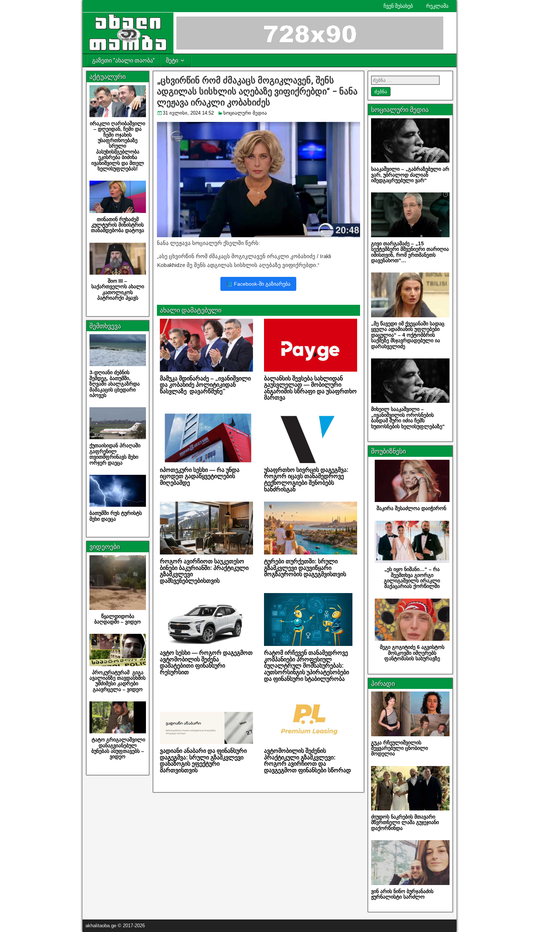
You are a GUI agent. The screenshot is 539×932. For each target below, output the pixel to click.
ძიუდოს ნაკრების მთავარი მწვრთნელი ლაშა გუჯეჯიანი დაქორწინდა (405, 822)
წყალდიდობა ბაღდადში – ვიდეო (117, 619)
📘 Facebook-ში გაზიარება (258, 284)
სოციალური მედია (245, 113)
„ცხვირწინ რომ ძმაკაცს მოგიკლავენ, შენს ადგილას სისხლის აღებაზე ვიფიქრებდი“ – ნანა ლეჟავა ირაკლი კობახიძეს (257, 91)
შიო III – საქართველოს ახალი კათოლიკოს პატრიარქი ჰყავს (117, 289)
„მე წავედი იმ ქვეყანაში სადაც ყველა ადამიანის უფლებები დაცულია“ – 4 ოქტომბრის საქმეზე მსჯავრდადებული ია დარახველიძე (407, 335)
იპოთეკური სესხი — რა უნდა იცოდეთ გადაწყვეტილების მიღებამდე (199, 476)
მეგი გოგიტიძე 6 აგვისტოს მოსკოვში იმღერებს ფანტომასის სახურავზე (412, 652)
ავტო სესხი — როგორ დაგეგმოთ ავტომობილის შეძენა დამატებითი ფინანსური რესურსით (206, 662)
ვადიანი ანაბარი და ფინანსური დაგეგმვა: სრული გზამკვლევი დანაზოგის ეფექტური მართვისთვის (203, 760)
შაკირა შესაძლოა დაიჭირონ (412, 508)
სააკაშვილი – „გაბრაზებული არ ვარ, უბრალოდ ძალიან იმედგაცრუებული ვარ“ (410, 174)
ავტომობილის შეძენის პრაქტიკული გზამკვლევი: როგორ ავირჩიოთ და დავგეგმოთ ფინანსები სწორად (307, 760)
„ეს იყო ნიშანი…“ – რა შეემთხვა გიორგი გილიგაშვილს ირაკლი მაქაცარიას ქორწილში (412, 577)
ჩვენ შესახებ (398, 6)
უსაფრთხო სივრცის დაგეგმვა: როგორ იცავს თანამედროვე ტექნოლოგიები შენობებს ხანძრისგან (306, 479)
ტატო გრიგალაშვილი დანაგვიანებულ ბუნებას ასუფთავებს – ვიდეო (117, 748)
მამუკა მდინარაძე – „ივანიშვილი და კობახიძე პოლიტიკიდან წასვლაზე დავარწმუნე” (205, 384)
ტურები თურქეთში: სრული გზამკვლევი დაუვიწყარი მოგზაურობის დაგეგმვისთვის (305, 567)
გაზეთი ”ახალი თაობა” (123, 60)
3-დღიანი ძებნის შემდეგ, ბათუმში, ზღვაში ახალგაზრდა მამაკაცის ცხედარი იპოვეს (114, 383)
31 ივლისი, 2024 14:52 (188, 113)
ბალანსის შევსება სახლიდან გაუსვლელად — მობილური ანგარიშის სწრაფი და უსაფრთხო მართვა (310, 388)
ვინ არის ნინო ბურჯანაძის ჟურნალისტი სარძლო (402, 894)
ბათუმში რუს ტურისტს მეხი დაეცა (116, 515)
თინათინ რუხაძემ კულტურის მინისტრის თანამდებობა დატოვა (117, 225)
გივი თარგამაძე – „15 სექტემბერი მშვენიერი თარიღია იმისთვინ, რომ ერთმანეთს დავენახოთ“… (410, 252)
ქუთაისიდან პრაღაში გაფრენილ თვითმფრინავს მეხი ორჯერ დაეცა (114, 453)
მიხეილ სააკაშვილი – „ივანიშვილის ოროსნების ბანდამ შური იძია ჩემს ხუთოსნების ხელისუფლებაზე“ (408, 417)
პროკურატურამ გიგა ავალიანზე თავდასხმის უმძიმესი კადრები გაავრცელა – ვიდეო (117, 680)
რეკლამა (437, 6)
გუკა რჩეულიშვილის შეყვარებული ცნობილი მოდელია (399, 748)
